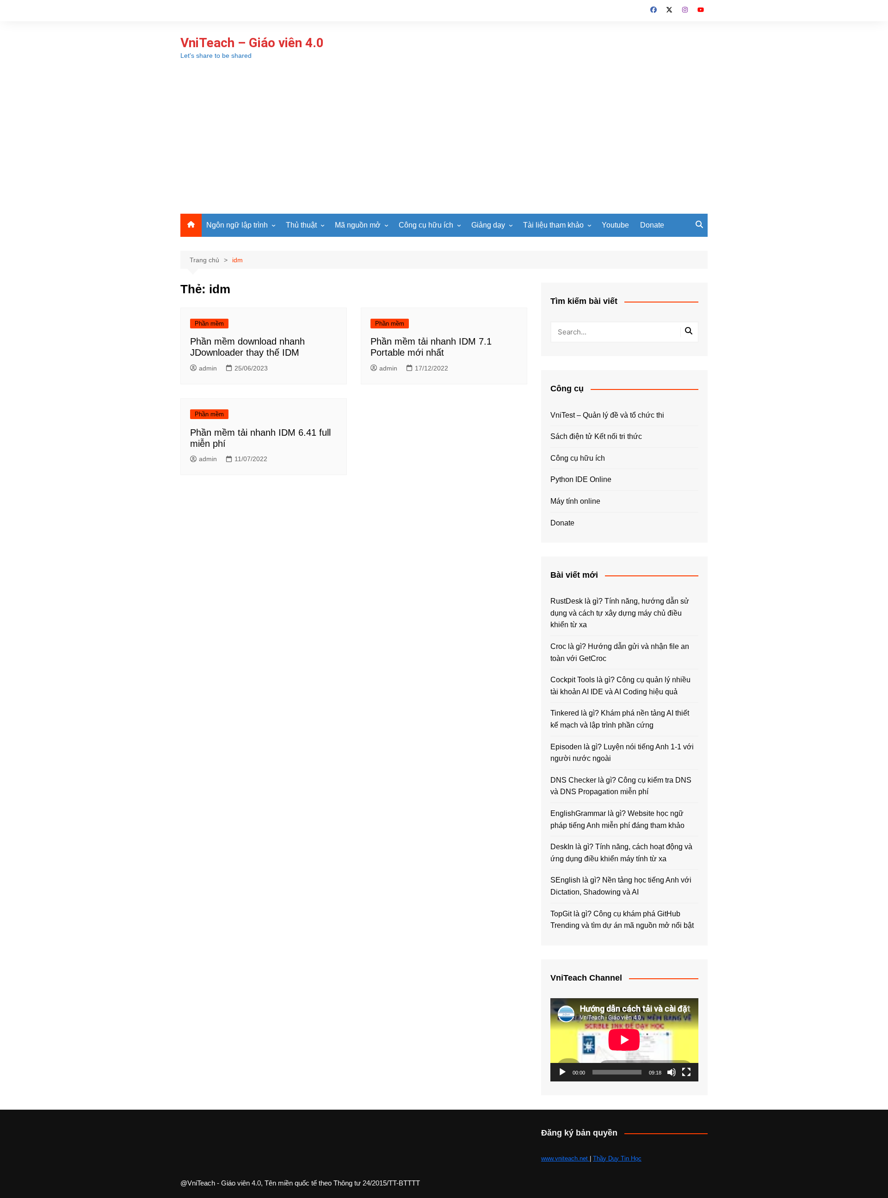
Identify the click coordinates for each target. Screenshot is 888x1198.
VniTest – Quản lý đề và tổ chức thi (607, 415)
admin (208, 368)
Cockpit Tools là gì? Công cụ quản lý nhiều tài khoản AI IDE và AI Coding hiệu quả (620, 686)
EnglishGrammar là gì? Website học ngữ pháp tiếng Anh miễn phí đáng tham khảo (617, 819)
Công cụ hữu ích (426, 225)
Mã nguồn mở (358, 225)
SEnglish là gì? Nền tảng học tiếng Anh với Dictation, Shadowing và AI (620, 886)
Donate (652, 225)
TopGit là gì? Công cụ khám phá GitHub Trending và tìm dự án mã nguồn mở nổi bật (622, 920)
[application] (624, 1039)
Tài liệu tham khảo (553, 225)
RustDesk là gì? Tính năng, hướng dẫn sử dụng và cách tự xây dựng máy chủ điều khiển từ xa (619, 613)
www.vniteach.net (565, 1158)
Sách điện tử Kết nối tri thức (596, 436)
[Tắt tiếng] (671, 1072)
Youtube (615, 225)
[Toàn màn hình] (686, 1072)
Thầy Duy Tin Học (617, 1158)
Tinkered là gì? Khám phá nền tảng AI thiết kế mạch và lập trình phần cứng (619, 719)
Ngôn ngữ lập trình (237, 225)
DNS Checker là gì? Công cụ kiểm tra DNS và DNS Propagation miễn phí (620, 786)
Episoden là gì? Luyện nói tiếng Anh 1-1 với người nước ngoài (622, 753)
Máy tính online (575, 501)
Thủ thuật (301, 225)
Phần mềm (209, 323)
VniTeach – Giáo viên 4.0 (252, 42)
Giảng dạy (488, 225)
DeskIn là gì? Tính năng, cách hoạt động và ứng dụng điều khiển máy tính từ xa (621, 853)
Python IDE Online (580, 479)
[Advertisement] (444, 144)
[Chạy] (562, 1072)
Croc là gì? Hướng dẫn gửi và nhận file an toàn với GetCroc (619, 652)
